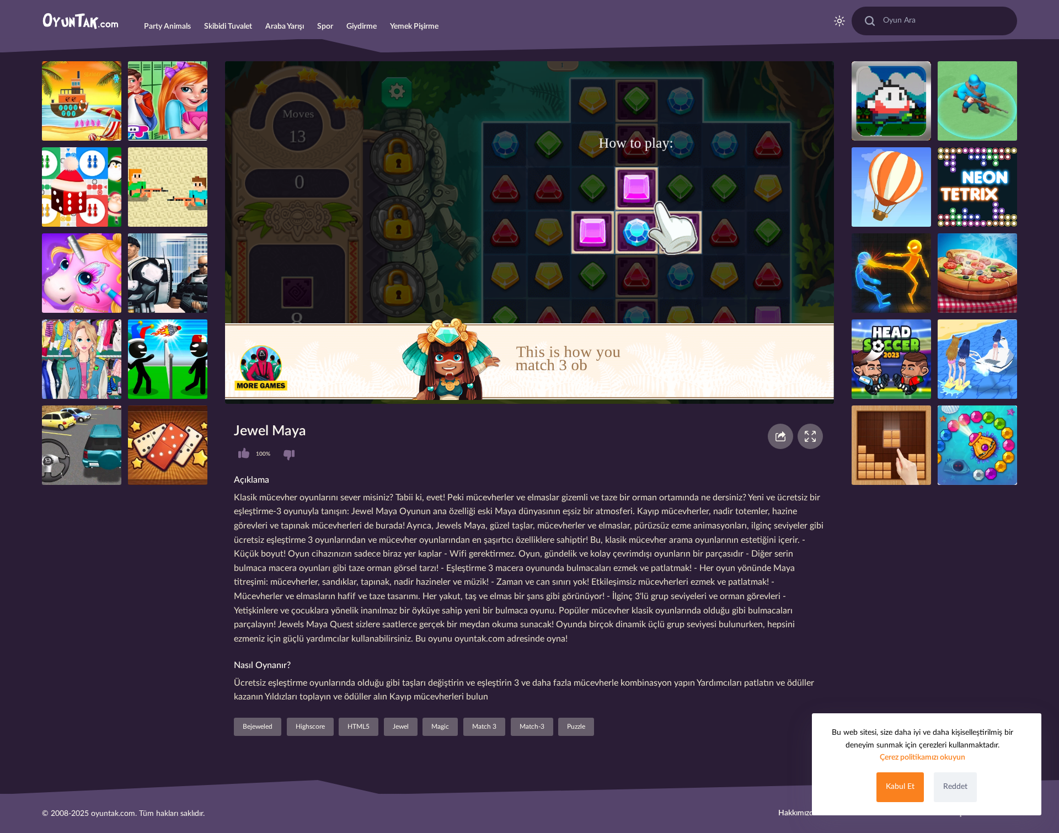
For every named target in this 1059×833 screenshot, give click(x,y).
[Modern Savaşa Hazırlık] (977, 101)
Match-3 (532, 726)
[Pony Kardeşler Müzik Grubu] (81, 273)
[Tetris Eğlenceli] (977, 187)
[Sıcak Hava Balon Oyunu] (891, 187)
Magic (440, 726)
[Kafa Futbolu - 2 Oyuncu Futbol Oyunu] (891, 359)
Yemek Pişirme (414, 26)
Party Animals (167, 26)
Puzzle (576, 726)
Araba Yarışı (284, 26)
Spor (325, 26)
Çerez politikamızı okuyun (922, 757)
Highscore (310, 726)
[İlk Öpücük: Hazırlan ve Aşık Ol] (167, 101)
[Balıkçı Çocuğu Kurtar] (81, 101)
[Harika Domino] (167, 445)
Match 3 (484, 726)
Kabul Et (900, 787)
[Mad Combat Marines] (167, 273)
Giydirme (361, 26)
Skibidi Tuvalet (228, 26)
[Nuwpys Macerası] (891, 101)
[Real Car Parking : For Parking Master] (81, 445)
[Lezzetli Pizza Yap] (977, 273)
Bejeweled (257, 726)
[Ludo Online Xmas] (81, 187)
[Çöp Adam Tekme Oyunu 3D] (891, 273)
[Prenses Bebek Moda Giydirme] (81, 359)
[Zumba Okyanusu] (977, 445)
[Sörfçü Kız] (977, 359)
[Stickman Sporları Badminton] (167, 359)
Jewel (401, 726)
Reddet (955, 787)
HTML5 (358, 726)
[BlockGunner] (167, 187)
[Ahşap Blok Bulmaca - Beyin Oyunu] (891, 445)
